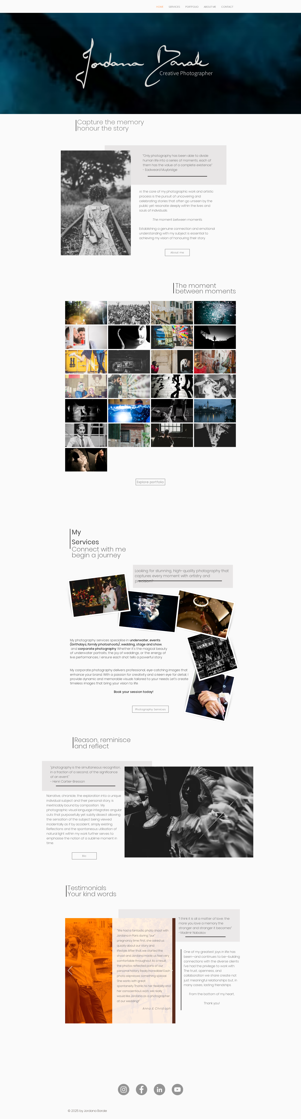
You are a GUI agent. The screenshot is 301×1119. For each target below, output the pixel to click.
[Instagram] (123, 1089)
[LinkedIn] (159, 1089)
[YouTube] (177, 1089)
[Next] (170, 970)
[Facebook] (141, 1089)
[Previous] (70, 970)
